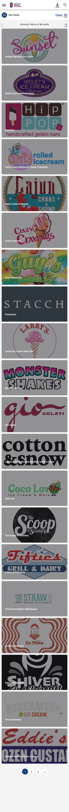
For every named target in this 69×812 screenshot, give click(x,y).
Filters (59, 15)
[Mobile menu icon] (4, 5)
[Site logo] (16, 5)
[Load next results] (66, 24)
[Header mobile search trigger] (65, 5)
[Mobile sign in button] (57, 5)
